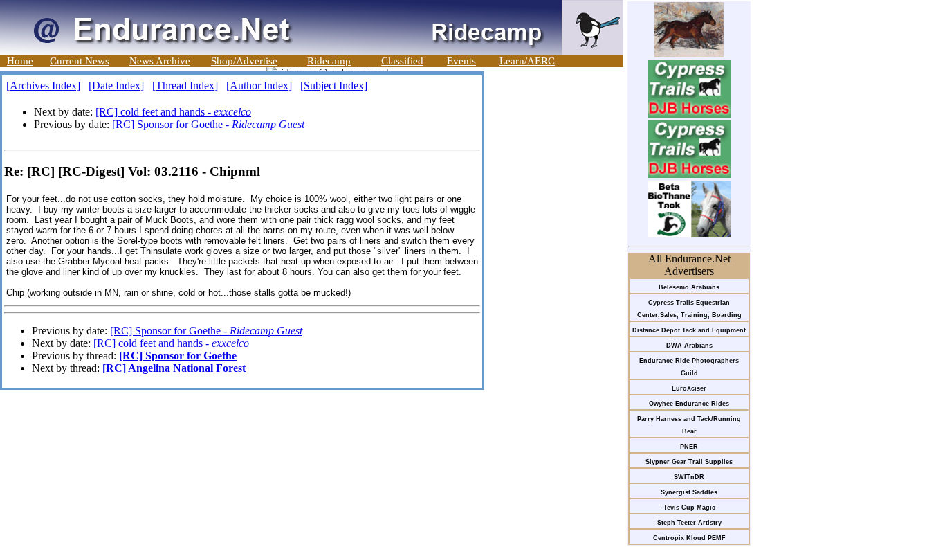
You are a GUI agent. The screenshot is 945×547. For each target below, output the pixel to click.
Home (20, 60)
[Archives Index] (43, 85)
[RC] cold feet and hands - (173, 112)
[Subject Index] (333, 85)
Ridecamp (329, 60)
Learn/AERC (527, 60)
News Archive (159, 60)
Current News (79, 60)
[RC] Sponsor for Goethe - (208, 124)
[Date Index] (116, 85)
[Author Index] (259, 85)
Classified (402, 60)
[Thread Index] (185, 85)
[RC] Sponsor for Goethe (178, 355)
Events (461, 60)
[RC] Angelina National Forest (174, 368)
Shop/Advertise (244, 60)
